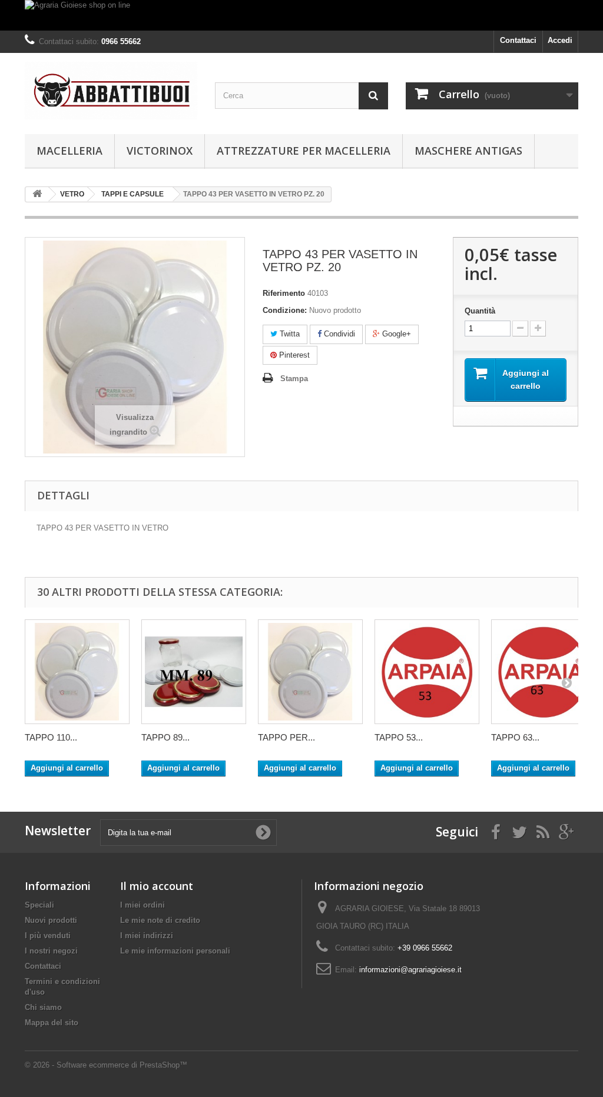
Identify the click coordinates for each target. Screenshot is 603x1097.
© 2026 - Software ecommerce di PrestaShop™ (106, 1065)
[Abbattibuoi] (111, 90)
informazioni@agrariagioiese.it (410, 969)
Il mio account (156, 886)
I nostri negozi (51, 950)
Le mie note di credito (160, 920)
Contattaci (518, 40)
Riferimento (284, 293)
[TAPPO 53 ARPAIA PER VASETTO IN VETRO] (427, 671)
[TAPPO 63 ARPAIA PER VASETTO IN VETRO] (543, 671)
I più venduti (48, 935)
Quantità (480, 310)
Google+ (395, 333)
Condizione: (285, 310)
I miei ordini (142, 905)
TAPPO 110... (51, 737)
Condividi (338, 333)
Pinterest (293, 355)
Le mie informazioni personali (175, 950)
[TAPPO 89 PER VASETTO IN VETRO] (193, 671)
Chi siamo (43, 1007)
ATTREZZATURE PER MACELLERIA (303, 151)
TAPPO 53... (399, 737)
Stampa (294, 378)
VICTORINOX (160, 151)
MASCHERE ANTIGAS (468, 151)
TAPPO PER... (286, 737)
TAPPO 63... (515, 737)
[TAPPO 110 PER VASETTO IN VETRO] (77, 671)
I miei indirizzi (146, 935)
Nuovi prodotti (51, 920)
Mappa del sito (51, 1022)
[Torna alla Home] (37, 194)
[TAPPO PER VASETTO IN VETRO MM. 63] (310, 671)
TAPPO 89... (165, 737)
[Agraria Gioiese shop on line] (301, 15)
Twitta (288, 333)
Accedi (560, 40)
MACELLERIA (69, 151)
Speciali (39, 905)
